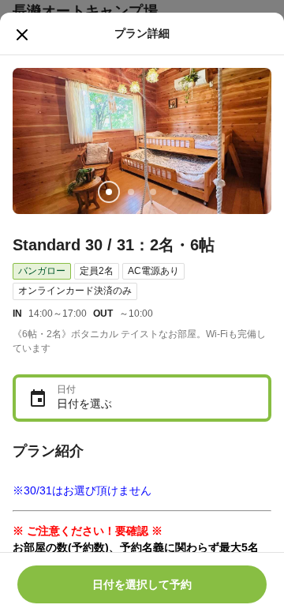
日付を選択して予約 (142, 584)
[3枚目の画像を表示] (153, 191)
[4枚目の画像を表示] (175, 191)
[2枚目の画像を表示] (130, 191)
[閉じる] (22, 34)
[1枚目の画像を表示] (108, 191)
